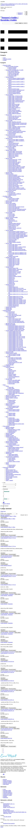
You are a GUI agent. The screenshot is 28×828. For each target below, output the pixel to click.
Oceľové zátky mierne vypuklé (14, 244)
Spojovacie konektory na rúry (14, 180)
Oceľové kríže (11, 216)
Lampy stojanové (11, 459)
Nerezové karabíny (12, 374)
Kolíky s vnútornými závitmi (14, 127)
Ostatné (7, 462)
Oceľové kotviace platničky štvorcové (16, 237)
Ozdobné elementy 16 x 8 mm (14, 271)
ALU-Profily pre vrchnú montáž (15, 358)
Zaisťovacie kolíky (9, 351)
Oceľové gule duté (12, 204)
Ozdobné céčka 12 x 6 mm (13, 261)
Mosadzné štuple (11, 432)
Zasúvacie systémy (9, 173)
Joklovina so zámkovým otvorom (12, 395)
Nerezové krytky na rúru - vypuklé (15, 145)
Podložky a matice (12, 375)
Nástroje (7, 479)
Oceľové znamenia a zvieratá (12, 442)
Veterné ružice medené (13, 454)
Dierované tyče (11, 219)
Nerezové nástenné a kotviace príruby (13, 130)
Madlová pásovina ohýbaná (14, 224)
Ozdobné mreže (9, 434)
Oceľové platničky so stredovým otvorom (16, 233)
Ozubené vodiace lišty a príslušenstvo (16, 393)
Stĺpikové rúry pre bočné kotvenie (15, 153)
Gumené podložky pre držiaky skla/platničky (17, 350)
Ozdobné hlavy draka (12, 274)
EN (26, 13)
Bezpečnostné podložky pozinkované (16, 328)
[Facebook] (3, 774)
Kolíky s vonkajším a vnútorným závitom (16, 126)
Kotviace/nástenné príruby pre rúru (15, 132)
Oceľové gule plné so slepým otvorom (16, 206)
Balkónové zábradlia (10, 427)
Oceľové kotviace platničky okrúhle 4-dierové (17, 236)
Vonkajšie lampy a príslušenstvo (12, 456)
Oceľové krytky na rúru (13, 199)
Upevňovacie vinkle (12, 239)
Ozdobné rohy (11, 282)
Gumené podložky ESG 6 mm (14, 331)
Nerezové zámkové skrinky (14, 409)
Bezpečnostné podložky (11, 324)
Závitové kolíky (9, 478)
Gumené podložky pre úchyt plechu (15, 348)
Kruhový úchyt (11, 312)
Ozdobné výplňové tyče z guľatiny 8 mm (16, 303)
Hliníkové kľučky (12, 400)
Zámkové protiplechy (10, 403)
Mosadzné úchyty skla (10, 323)
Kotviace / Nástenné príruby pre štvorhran (17, 131)
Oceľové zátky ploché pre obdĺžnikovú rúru (17, 252)
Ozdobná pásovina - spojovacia (14, 228)
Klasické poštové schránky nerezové (15, 447)
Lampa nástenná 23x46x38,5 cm (7, 710)
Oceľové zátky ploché (12, 245)
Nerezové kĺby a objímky (11, 146)
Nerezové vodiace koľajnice (14, 390)
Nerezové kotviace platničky (14, 92)
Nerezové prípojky (12, 190)
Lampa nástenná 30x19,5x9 (6, 729)
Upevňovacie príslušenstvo (13, 376)
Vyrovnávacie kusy (10, 191)
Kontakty (5, 796)
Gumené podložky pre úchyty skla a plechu (15, 330)
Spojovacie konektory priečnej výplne (16, 176)
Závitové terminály (12, 370)
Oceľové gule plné (12, 205)
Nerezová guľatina (12, 68)
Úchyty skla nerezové (10, 311)
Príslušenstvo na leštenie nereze (12, 472)
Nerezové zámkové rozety (13, 406)
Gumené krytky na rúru (13, 144)
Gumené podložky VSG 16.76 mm (15, 344)
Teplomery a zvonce (10, 452)
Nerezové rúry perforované (13, 72)
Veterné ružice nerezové (13, 455)
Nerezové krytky (9, 138)
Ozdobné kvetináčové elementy (14, 276)
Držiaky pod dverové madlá (14, 110)
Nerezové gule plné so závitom (14, 115)
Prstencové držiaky (12, 108)
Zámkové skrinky (9, 408)
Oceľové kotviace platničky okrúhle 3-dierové (17, 235)
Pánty (7, 416)
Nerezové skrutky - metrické (11, 470)
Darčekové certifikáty (7, 781)
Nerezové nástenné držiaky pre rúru (15, 179)
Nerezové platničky (10, 77)
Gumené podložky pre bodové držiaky (16, 349)
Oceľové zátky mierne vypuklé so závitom (17, 246)
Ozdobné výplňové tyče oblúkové (15, 298)
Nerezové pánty (11, 424)
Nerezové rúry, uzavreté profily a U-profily (14, 70)
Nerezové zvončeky (10, 433)
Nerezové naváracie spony (13, 88)
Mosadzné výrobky (10, 428)
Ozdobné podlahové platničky (14, 242)
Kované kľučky (11, 401)
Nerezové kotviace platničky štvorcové (16, 90)
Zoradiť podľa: (4, 513)
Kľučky (7, 399)
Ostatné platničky (11, 241)
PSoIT (2, 826)
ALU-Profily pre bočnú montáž (14, 357)
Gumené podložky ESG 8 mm (14, 333)
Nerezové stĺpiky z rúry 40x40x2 (15, 152)
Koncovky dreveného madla (14, 380)
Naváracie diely (9, 172)
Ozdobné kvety (11, 277)
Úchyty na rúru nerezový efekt (14, 318)
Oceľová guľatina (12, 229)
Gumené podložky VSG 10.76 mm (15, 340)
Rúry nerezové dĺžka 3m (13, 71)
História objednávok (7, 780)
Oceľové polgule (11, 211)
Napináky (10, 369)
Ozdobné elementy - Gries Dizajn (15, 269)
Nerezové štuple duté (12, 160)
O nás (4, 789)
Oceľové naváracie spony (13, 238)
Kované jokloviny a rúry (13, 225)
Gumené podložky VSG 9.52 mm (15, 338)
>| (3, 752)
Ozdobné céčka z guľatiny (13, 264)
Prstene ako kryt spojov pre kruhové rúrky (17, 189)
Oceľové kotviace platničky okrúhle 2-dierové (17, 232)
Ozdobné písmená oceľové (13, 439)
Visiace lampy (11, 460)
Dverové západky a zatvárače (12, 397)
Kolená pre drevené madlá (13, 382)
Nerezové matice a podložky (11, 476)
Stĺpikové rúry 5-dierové (13, 154)
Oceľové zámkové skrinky (13, 410)
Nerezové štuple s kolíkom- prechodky (16, 167)
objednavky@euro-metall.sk (9, 823)
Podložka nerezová (12, 195)
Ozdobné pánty (11, 417)
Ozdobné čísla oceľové (13, 437)
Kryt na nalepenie (12, 360)
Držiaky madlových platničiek (14, 113)
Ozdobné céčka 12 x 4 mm (13, 258)
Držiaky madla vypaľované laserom (15, 101)
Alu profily (8, 356)
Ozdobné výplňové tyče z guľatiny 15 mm (17, 302)
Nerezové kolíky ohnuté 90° (14, 128)
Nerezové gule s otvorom (13, 117)
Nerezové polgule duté (13, 118)
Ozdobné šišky (9, 308)
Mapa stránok (6, 784)
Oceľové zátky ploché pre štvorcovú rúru (16, 249)
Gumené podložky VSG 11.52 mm (15, 341)
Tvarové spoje (11, 371)
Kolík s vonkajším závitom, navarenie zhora (17, 124)
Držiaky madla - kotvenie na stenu (15, 95)
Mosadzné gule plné (12, 430)
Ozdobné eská (11, 265)
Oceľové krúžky (9, 212)
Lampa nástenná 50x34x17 (6, 557)
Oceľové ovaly (11, 213)
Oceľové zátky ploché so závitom (15, 248)
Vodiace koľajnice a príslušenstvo (13, 389)
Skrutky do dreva (9, 473)
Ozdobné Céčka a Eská (10, 257)
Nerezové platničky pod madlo (14, 91)
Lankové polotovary (10, 367)
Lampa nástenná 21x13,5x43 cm (7, 672)
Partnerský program (7, 783)
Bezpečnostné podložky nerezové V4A (16, 325)
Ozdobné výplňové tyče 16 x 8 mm (15, 296)
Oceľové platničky (9, 230)
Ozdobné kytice (11, 278)
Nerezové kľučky (12, 402)
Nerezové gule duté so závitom (14, 119)
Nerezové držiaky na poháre (11, 441)
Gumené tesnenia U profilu (11, 353)
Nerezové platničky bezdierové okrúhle (16, 78)
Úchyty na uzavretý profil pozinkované (16, 322)
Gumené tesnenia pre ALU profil (15, 362)
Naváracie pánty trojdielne (13, 421)
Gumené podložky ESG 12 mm (14, 335)
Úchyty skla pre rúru (12, 314)
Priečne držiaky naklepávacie (14, 107)
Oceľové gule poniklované (13, 207)
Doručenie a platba (7, 790)
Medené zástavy (11, 466)
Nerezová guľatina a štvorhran (12, 66)
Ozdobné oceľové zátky (13, 256)
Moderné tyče (11, 285)
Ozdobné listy (11, 279)
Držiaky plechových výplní (14, 104)
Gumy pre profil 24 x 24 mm (14, 354)
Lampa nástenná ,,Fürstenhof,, (7, 595)
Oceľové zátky (9, 243)
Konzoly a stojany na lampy (14, 461)
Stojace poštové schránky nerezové (15, 450)
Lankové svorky (11, 377)
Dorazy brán (10, 387)
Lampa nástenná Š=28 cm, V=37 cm (8, 576)
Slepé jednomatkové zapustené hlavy (13, 474)
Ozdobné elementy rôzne (13, 270)
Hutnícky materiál (9, 218)
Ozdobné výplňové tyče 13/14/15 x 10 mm (17, 289)
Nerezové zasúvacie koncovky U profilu (16, 166)
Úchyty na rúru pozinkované (14, 320)
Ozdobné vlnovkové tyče (13, 304)
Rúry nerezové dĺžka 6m (13, 74)
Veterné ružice (9, 453)
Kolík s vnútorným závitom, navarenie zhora (17, 123)
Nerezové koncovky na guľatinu (15, 171)
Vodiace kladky (11, 394)
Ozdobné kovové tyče (10, 284)
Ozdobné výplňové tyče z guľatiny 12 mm (17, 299)
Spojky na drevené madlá (13, 381)
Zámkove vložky (11, 414)
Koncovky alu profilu (12, 361)
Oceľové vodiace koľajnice (14, 391)
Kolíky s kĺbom (11, 125)
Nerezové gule (9, 114)
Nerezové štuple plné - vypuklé (14, 159)
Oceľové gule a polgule (10, 203)
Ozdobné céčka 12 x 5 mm (13, 259)
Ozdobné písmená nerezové (14, 440)
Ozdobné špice (9, 309)
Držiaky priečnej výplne (13, 106)
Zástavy (7, 463)
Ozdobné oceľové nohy (13, 281)
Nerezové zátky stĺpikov (13, 164)
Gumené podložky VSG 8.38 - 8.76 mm (16, 337)
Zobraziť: (23, 515)
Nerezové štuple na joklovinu (14, 165)
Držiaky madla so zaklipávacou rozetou (16, 100)
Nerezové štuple (9, 158)
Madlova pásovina (12, 226)
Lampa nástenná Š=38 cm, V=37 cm (8, 537)
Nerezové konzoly (12, 133)
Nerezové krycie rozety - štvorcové (15, 137)
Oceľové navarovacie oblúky (12, 217)
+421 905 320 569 (7, 816)
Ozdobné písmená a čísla (11, 436)
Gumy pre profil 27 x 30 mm (14, 355)
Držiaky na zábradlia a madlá (12, 200)
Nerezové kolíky (9, 120)
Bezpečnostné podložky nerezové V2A (16, 327)
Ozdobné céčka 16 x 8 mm (13, 263)
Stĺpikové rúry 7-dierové (13, 156)
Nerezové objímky (12, 149)
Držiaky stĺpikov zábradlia (13, 105)
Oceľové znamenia (12, 443)
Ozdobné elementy (9, 266)
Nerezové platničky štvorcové (14, 93)
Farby (7, 468)
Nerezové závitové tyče (10, 469)
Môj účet (5, 779)
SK (26, 11)
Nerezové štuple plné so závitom (15, 170)
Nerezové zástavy (12, 465)
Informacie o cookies (7, 795)
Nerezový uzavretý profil (13, 73)
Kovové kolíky (9, 202)
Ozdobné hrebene (12, 275)
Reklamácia (5, 797)
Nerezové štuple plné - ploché (14, 161)
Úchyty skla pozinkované (11, 316)
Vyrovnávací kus (11, 192)
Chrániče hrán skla (9, 364)
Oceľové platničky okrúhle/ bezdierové (16, 231)
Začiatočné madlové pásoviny (14, 223)
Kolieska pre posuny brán (11, 396)
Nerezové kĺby (11, 147)
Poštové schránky (9, 446)
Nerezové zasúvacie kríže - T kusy (15, 185)
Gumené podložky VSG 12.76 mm (15, 342)
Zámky (7, 412)
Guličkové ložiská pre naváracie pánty (16, 423)
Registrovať (20, 12)
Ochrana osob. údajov (7, 794)
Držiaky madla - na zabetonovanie (15, 97)
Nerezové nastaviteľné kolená (14, 178)
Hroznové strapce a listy (13, 268)
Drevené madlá (9, 379)
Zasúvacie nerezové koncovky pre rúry (16, 182)
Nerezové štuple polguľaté (13, 163)
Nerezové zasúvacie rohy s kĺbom (15, 183)
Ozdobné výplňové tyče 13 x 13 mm (15, 290)
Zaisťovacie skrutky (10, 475)
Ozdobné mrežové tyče (13, 287)
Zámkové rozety (9, 404)
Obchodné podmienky (7, 792)
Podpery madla (11, 103)
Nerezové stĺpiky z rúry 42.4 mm (15, 151)
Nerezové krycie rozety (10, 134)
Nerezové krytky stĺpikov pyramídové (16, 139)
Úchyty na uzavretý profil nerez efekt (16, 321)
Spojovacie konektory (12, 174)
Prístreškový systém (10, 435)
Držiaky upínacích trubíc (13, 112)
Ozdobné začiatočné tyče (13, 305)
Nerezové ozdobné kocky (13, 143)
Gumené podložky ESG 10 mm (14, 334)
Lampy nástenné (11, 458)
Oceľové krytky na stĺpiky (13, 198)
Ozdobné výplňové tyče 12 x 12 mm (15, 288)
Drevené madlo (11, 383)
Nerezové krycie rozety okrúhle (14, 136)
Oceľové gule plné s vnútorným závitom (16, 210)
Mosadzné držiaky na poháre (14, 429)
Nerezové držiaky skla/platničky (15, 111)
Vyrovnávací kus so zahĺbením (14, 193)
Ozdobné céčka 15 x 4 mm (13, 262)
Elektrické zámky (11, 413)
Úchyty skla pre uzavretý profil (14, 315)
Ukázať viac (3, 511)
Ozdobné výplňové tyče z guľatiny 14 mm (17, 301)
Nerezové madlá (11, 157)
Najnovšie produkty (7, 791)
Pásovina (10, 222)
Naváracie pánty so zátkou (13, 419)
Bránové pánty (11, 422)
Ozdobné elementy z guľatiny (14, 272)
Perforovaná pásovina (12, 220)
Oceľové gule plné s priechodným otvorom (17, 209)
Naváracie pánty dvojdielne (14, 420)
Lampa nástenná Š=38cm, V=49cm (8, 518)
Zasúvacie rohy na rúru (13, 184)
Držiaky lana (11, 373)
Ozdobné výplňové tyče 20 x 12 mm (15, 297)
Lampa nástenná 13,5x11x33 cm (7, 653)
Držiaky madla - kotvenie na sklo (15, 99)
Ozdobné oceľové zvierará (13, 445)
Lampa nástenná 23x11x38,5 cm (7, 691)
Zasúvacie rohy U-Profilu (13, 186)
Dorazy (7, 386)
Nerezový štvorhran (12, 67)
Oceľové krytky (9, 197)
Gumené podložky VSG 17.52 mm (15, 345)
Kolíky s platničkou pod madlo (14, 121)
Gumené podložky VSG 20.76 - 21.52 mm (17, 347)
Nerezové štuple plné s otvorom (14, 169)
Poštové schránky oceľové (13, 448)
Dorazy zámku (11, 388)
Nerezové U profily (12, 75)
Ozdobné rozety (11, 283)
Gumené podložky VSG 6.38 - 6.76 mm (16, 336)
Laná (9, 368)
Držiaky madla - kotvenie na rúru (15, 98)
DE (26, 14)
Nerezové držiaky (9, 94)
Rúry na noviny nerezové (13, 449)
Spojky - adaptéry (9, 480)
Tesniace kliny (11, 363)
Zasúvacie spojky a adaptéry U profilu (16, 187)
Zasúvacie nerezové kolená (13, 177)
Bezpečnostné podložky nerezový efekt (16, 329)
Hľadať (16, 23)
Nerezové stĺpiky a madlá (11, 150)
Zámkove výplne (11, 415)
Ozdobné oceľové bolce (11, 307)
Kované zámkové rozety (13, 407)
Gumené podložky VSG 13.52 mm (15, 343)
